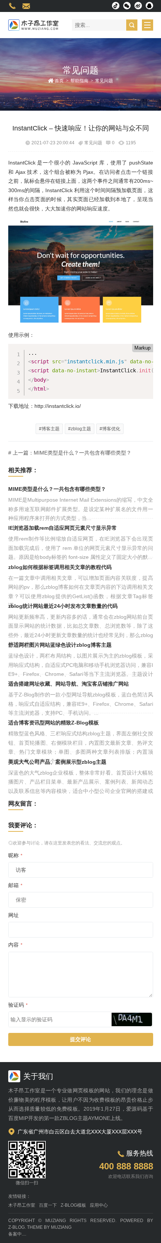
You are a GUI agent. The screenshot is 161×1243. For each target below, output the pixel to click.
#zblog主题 (79, 428)
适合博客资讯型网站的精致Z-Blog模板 (53, 723)
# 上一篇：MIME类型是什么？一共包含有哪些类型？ (69, 453)
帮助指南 (79, 80)
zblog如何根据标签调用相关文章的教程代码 (60, 567)
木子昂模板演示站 (33, 25)
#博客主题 (49, 428)
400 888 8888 (12, 6)
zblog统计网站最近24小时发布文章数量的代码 (63, 606)
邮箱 (15, 885)
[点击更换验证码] (132, 1019)
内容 (15, 945)
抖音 (115, 5)
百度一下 (48, 1205)
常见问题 (104, 80)
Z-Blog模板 (73, 1205)
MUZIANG (55, 1220)
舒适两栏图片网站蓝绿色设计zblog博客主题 (60, 645)
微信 (127, 5)
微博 (138, 5)
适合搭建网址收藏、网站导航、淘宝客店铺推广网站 (68, 684)
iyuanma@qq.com (26, 6)
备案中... (16, 1234)
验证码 (18, 1005)
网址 (13, 915)
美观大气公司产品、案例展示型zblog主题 (57, 762)
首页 (59, 80)
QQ (149, 5)
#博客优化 (110, 428)
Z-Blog (16, 1227)
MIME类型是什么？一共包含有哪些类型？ (57, 489)
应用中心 (99, 1205)
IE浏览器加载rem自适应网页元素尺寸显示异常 (62, 528)
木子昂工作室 (21, 1205)
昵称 (15, 855)
